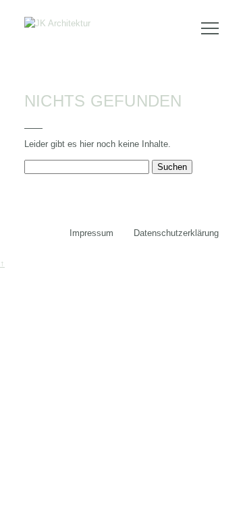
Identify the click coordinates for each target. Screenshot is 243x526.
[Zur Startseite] (57, 23)
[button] (210, 23)
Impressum (91, 233)
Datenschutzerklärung (176, 233)
